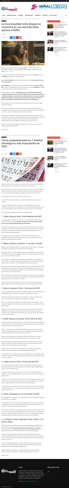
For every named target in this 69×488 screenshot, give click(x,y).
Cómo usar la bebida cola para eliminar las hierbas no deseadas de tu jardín (60, 26)
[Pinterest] (17, 37)
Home (2, 19)
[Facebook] (67, 1)
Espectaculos (7, 19)
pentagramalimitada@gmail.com (30, 481)
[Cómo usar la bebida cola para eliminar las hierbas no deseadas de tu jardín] (50, 26)
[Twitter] (14, 37)
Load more (57, 55)
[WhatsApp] (20, 37)
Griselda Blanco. (11, 71)
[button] (66, 15)
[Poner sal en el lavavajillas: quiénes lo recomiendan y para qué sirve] (50, 42)
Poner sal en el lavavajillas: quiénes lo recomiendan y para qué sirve (60, 42)
